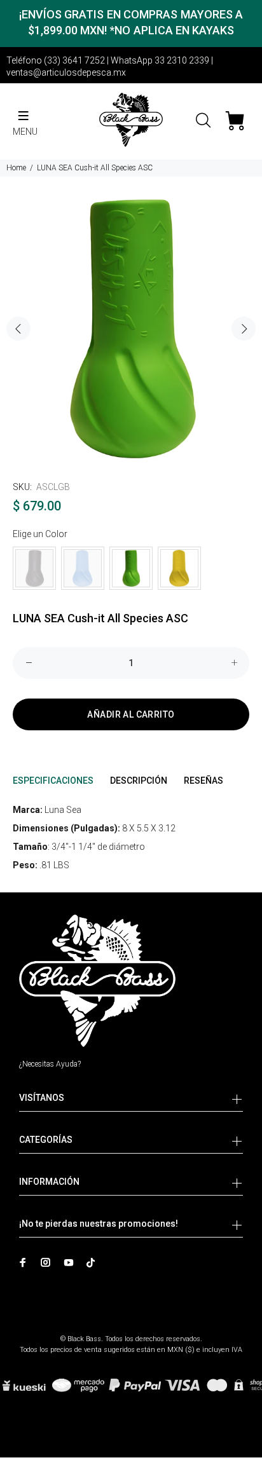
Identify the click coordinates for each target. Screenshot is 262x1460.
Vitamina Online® (131, 1328)
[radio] (34, 568)
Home (16, 167)
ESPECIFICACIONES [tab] (53, 780)
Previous (18, 329)
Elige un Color (40, 534)
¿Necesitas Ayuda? (50, 1064)
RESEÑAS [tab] (203, 780)
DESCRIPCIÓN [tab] (138, 780)
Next (243, 329)
